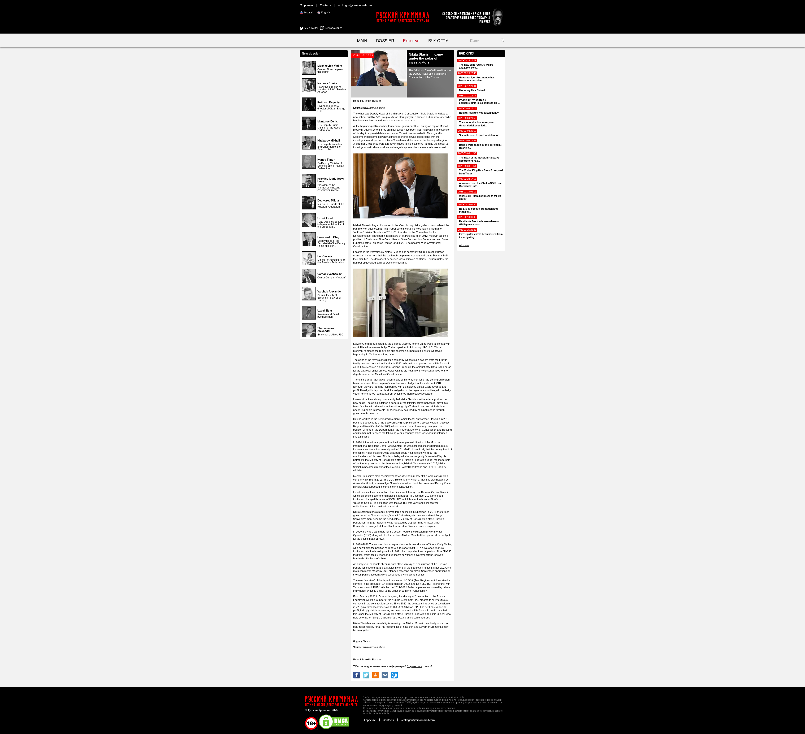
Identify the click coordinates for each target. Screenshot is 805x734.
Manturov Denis (327, 121)
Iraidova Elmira (327, 83)
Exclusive (411, 40)
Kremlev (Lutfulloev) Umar (330, 180)
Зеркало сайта (333, 28)
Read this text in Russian (367, 100)
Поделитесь (414, 666)
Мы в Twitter (311, 28)
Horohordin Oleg (328, 237)
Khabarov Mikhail (328, 140)
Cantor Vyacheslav (329, 273)
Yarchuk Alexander (329, 291)
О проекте (306, 5)
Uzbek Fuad (325, 218)
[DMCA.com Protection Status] (334, 728)
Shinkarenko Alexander (325, 330)
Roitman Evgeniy (328, 102)
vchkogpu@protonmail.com (355, 5)
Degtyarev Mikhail (328, 200)
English (325, 12)
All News (464, 245)
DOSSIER (385, 40)
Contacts (325, 5)
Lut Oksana (324, 256)
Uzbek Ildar (324, 310)
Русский (308, 12)
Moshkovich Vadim (329, 65)
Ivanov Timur (326, 159)
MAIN (362, 40)
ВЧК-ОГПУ (438, 40)
